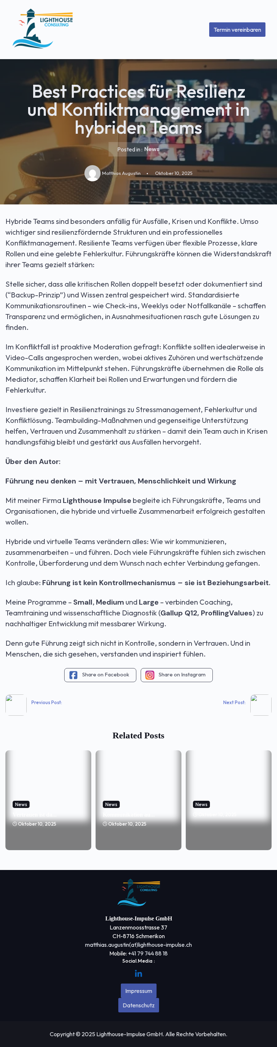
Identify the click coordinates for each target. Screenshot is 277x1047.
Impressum (138, 990)
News (152, 149)
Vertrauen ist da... (35, 815)
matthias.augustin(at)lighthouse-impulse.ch (138, 944)
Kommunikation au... (129, 815)
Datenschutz (139, 1005)
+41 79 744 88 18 (148, 953)
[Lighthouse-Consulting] (42, 29)
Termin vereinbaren (237, 29)
